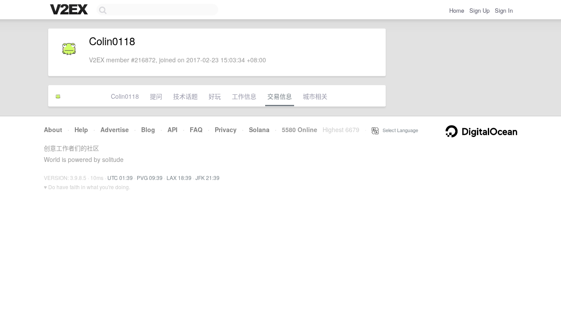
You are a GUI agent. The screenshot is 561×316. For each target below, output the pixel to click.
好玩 (215, 96)
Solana (259, 129)
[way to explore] (70, 10)
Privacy (226, 129)
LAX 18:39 (179, 177)
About (53, 129)
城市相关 (315, 96)
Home (456, 10)
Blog (148, 129)
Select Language (398, 129)
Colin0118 (125, 96)
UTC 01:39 (120, 177)
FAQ (196, 129)
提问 (156, 96)
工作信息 (244, 96)
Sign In (504, 10)
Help (81, 129)
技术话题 (185, 96)
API (172, 129)
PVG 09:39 (150, 177)
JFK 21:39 (207, 177)
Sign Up (479, 10)
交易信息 (279, 96)
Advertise (114, 129)
